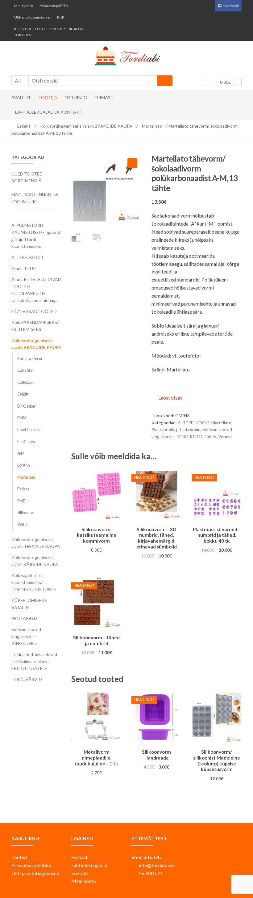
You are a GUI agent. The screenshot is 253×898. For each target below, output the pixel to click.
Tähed (210, 436)
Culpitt (22, 394)
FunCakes (26, 441)
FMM (21, 418)
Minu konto (23, 5)
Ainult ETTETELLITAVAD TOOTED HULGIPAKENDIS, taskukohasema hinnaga (36, 290)
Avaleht (21, 97)
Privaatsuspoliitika (53, 5)
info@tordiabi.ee (157, 865)
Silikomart (26, 512)
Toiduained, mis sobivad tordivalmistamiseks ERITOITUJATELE (34, 661)
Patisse (23, 489)
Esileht (24, 126)
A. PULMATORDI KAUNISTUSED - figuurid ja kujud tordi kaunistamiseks (35, 235)
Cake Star (25, 370)
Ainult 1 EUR (23, 268)
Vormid (225, 436)
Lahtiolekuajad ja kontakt (48, 112)
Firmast (104, 97)
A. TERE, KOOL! (193, 422)
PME (21, 501)
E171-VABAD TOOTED (34, 311)
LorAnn (23, 465)
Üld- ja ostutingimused (33, 17)
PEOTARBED (24, 618)
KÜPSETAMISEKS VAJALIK (29, 604)
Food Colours (28, 429)
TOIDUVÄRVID (26, 679)
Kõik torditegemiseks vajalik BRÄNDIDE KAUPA (86, 126)
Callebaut (25, 382)
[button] (132, 163)
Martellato (152, 126)
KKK (60, 17)
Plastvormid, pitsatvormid (176, 429)
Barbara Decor (30, 358)
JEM (20, 453)
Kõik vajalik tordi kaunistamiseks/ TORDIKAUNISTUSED (33, 582)
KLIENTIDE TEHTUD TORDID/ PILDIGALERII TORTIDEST (49, 32)
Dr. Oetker (26, 406)
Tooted (47, 97)
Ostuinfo (75, 97)
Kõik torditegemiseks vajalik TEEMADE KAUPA (35, 543)
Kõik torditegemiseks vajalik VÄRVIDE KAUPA (34, 561)
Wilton (23, 524)
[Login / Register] (207, 82)
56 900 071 (151, 873)
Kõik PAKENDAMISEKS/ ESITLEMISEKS (35, 326)
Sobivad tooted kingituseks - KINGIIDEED (26, 636)
